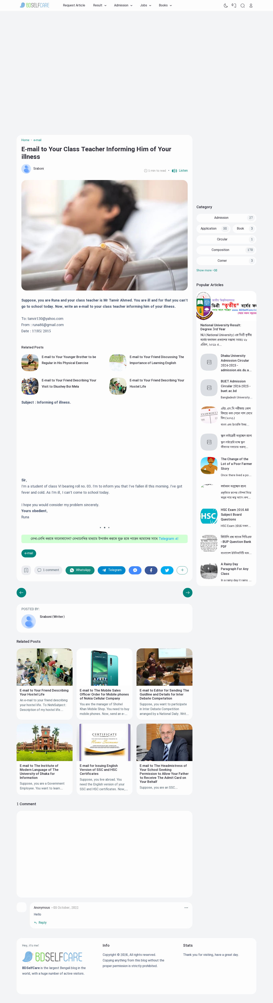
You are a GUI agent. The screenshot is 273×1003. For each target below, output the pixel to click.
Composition (220, 250)
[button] (178, 171)
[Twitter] (167, 570)
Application (208, 228)
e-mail (29, 553)
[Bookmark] (26, 571)
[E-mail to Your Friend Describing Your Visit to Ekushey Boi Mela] (30, 393)
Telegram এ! (168, 538)
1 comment (51, 570)
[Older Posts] (21, 592)
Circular (222, 239)
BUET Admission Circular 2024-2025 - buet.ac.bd (235, 386)
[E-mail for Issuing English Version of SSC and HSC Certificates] (105, 760)
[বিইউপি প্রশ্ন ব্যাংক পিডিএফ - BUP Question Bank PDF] (209, 550)
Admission (221, 217)
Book (240, 228)
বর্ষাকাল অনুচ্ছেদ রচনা (233, 486)
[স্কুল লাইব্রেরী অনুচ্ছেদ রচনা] (209, 449)
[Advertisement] (136, 43)
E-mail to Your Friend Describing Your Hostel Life (44, 693)
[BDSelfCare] (34, 6)
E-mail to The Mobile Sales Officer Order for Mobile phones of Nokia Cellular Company (104, 695)
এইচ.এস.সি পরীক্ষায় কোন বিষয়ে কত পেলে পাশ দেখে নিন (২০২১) (236, 413)
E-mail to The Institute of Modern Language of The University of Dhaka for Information (39, 772)
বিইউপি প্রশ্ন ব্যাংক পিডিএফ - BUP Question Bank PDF (236, 542)
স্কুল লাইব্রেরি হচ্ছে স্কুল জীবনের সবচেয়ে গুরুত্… (234, 444)
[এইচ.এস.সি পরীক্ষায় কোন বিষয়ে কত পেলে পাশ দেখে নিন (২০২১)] (209, 422)
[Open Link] (251, 5)
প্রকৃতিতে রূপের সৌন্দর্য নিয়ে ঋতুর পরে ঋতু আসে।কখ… (236, 495)
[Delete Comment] (186, 907)
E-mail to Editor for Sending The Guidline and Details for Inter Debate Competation (164, 695)
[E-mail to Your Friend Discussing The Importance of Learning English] (118, 370)
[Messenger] (135, 570)
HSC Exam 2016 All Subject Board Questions (235, 514)
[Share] (182, 570)
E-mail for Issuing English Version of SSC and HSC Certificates (99, 770)
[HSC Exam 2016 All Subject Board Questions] (209, 523)
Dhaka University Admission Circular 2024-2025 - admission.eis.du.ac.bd (236, 365)
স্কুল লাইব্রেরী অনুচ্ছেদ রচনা (236, 435)
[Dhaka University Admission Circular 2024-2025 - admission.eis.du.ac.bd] (209, 369)
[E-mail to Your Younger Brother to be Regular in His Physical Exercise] (30, 370)
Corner (222, 260)
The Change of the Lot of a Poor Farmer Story (236, 464)
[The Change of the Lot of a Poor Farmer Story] (209, 473)
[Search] (242, 5)
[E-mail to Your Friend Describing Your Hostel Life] (118, 393)
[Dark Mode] (226, 5)
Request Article (74, 5)
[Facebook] (151, 570)
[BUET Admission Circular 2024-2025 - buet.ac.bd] (209, 395)
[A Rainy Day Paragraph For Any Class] (209, 578)
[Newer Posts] (187, 592)
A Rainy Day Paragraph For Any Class (234, 569)
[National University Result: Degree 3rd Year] (226, 319)
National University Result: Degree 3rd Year (220, 327)
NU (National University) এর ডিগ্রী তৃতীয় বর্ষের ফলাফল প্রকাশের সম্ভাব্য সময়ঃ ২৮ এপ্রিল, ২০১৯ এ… (226, 340)
